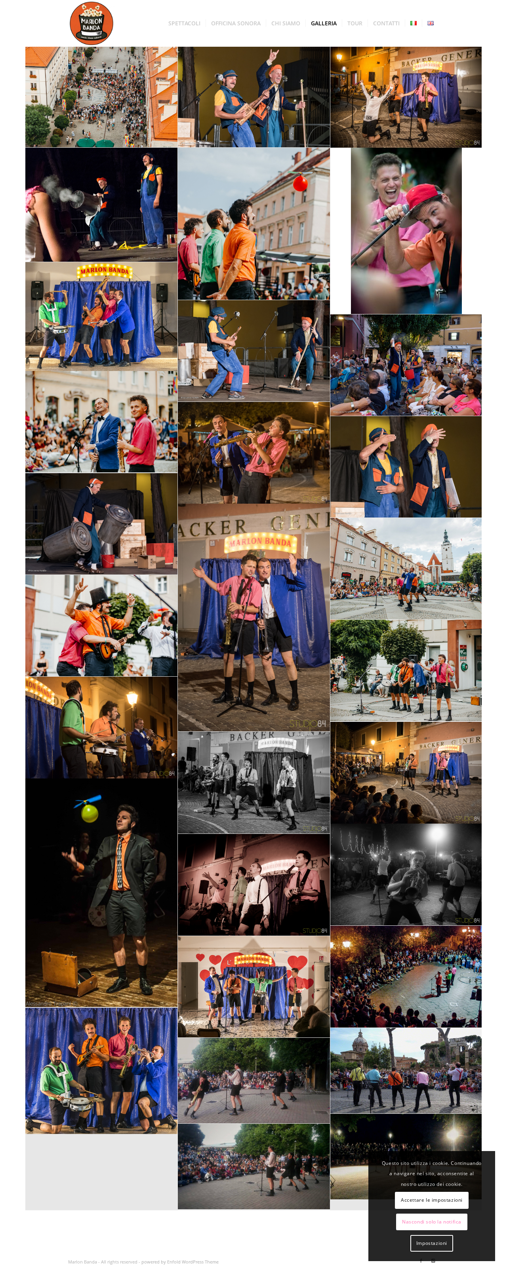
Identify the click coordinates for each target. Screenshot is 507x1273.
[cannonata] (101, 205)
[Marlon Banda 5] (101, 892)
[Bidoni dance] (101, 524)
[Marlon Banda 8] (406, 773)
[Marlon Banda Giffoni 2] (406, 875)
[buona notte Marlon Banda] (406, 670)
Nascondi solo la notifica (431, 1221)
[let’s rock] (254, 351)
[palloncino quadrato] (254, 224)
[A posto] (406, 467)
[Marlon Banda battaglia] (101, 316)
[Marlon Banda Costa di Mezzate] (254, 1167)
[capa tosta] (406, 231)
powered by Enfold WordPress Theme (180, 1262)
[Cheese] (101, 422)
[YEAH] (254, 97)
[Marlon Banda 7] (254, 783)
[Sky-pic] (101, 97)
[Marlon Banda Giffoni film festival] (254, 453)
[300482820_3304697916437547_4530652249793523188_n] (406, 569)
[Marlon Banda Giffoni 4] (101, 728)
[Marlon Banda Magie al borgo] (254, 1081)
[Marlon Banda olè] (101, 1071)
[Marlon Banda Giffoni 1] (406, 97)
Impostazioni (431, 1243)
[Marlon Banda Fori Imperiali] (406, 1071)
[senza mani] (101, 626)
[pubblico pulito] (406, 365)
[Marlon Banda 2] (406, 977)
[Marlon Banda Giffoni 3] (254, 618)
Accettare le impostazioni (432, 1200)
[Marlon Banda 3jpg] (254, 885)
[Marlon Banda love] (254, 987)
